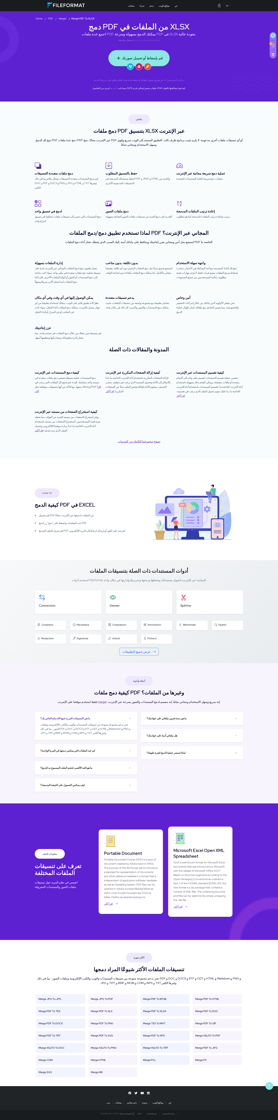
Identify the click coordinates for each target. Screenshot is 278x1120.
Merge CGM (46, 1060)
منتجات (131, 5)
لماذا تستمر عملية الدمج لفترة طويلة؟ (166, 752)
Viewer (115, 605)
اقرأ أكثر (110, 391)
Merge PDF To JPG (206, 1047)
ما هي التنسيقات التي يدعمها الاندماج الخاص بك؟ (65, 718)
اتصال (139, 1113)
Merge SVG (45, 1072)
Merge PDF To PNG (102, 1023)
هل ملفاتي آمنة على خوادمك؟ (162, 735)
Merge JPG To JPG (50, 999)
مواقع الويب (164, 5)
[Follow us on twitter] (136, 1093)
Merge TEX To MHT (154, 1023)
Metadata (83, 624)
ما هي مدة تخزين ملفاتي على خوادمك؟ (167, 718)
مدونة (144, 1102)
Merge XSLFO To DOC (51, 1047)
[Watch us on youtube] (142, 1093)
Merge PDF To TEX (49, 1011)
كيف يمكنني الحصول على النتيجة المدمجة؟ (62, 785)
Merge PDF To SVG (102, 1035)
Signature (82, 638)
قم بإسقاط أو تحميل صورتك (142, 58)
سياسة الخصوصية (175, 80)
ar (227, 5)
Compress (47, 624)
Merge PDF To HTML (207, 999)
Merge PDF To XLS (101, 1011)
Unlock (116, 638)
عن (176, 5)
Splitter (185, 605)
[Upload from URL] (147, 66)
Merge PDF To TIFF (50, 1035)
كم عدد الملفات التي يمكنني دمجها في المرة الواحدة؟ (67, 750)
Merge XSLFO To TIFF (155, 1047)
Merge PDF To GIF (205, 1023)
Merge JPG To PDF (102, 999)
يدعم (151, 5)
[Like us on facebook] (130, 1093)
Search (222, 624)
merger (102, 702)
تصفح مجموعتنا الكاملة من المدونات (139, 441)
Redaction (47, 638)
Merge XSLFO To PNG (103, 1047)
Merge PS (201, 1060)
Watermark (189, 624)
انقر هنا (113, 88)
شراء (141, 5)
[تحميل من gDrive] (139, 66)
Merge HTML (98, 1060)
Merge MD (97, 1072)
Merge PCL (149, 1060)
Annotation (154, 624)
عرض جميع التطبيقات (136, 652)
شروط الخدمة (100, 80)
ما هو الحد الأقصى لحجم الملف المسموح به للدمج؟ (66, 768)
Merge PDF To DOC (206, 1011)
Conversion (47, 605)
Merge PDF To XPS (154, 1035)
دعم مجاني (132, 1102)
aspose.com (139, 40)
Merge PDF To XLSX (154, 1011)
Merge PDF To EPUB (154, 999)
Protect (152, 638)
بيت (108, 1102)
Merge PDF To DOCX (51, 1023)
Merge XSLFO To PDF (207, 1035)
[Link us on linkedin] (148, 1093)
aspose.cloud (153, 40)
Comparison (119, 624)
